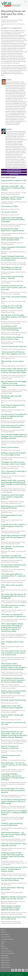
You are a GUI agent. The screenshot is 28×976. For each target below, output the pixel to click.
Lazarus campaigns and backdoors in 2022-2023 (13, 248)
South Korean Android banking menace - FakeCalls (12, 277)
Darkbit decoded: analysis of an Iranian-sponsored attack (12, 239)
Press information (5, 937)
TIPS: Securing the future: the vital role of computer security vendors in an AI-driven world (13, 653)
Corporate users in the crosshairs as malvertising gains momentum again (13, 526)
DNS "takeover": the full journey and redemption (12, 547)
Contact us (4, 932)
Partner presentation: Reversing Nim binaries (12, 888)
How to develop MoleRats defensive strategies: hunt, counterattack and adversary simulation (14, 436)
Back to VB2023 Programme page (14, 169)
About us (3, 929)
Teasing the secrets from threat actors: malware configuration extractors (12, 497)
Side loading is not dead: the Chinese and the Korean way (11, 268)
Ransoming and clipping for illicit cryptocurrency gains (13, 406)
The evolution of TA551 (9, 206)
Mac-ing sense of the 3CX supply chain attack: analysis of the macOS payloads (14, 317)
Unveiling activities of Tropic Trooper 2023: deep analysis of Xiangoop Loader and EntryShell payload (12, 856)
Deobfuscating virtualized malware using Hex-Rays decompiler (13, 692)
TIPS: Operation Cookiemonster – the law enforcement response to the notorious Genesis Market (13, 680)
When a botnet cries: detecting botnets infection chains (12, 338)
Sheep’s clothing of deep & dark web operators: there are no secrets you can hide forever (13, 258)
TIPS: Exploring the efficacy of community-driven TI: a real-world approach (13, 576)
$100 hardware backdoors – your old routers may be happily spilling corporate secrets (13, 834)
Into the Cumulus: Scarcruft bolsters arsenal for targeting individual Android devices (14, 416)
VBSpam (3, 946)
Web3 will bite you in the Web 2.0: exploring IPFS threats (13, 507)
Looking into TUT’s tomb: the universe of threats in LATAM (11, 307)
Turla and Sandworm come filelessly (10, 756)
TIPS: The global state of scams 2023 (12, 643)
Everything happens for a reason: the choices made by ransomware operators (13, 790)
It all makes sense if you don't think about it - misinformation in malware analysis (14, 869)
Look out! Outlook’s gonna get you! (13, 346)
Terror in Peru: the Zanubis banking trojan (13, 298)
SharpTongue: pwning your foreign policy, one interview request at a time (13, 537)
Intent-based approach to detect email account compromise (13, 426)
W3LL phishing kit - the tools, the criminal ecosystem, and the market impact (14, 765)
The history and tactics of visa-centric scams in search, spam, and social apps (13, 288)
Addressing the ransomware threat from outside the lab (13, 918)
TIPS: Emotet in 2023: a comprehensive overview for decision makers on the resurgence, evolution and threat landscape (14, 666)
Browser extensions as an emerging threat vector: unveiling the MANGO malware (14, 813)
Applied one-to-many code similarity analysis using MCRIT (12, 707)
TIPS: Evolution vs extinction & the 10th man (13, 723)
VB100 (2, 944)
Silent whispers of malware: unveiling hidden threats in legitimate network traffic (11, 908)
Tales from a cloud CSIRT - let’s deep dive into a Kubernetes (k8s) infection (13, 188)
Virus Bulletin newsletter (7, 939)
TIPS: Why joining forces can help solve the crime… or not (13, 606)
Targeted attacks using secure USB (13, 180)
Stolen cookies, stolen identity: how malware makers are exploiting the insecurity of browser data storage (14, 371)
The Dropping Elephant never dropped (11, 516)
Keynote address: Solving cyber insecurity (12, 716)
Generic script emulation (10, 447)
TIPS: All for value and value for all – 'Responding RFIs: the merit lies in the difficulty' (14, 596)
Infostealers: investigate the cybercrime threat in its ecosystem (13, 557)
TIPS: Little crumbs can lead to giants (12, 586)
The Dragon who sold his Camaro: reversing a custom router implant (13, 463)
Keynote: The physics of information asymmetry (9, 747)
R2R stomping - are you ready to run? (12, 362)
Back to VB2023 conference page (14, 172)
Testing (3, 941)
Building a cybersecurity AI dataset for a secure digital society (13, 454)
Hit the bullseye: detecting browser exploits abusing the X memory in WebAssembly (13, 801)
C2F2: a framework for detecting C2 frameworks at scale (13, 472)
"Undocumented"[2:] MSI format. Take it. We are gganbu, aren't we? (13, 353)
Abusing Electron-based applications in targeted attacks (12, 230)
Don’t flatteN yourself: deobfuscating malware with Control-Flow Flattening (11, 328)
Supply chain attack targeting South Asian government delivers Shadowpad (13, 220)
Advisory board (5, 934)
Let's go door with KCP (9, 212)
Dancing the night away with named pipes (11, 397)
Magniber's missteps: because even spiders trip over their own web (13, 898)
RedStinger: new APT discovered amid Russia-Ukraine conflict (12, 198)
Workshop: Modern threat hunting (13, 700)
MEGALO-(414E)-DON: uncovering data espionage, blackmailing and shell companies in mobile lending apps (13, 483)
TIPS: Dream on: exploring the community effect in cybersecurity (13, 615)
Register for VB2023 (14, 174)
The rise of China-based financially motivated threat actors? (13, 566)
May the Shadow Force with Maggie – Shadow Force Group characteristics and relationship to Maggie (13, 384)
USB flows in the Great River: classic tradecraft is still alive (14, 844)
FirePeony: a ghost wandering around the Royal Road (11, 824)
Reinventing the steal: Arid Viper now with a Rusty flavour (12, 879)
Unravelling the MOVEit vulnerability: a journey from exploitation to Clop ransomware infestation (13, 777)
